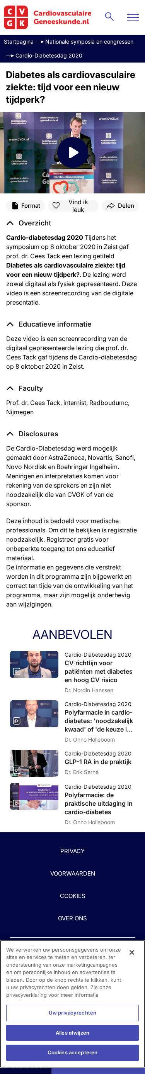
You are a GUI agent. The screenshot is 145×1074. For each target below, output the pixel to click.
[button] (49, 324)
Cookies (72, 896)
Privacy (72, 851)
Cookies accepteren (72, 1052)
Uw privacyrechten (72, 1013)
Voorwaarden (72, 873)
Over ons (72, 918)
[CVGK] (48, 17)
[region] (72, 1004)
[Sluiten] (131, 952)
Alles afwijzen (72, 1033)
